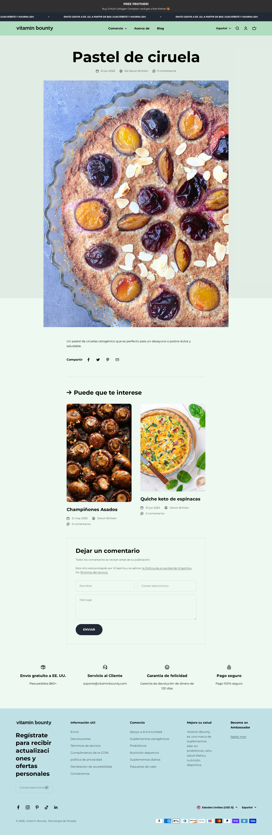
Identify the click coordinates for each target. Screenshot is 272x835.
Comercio (115, 28)
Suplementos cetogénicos (149, 739)
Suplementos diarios (145, 759)
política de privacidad (86, 759)
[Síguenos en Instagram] (27, 807)
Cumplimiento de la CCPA (89, 753)
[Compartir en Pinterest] (107, 359)
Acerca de (142, 28)
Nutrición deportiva (144, 753)
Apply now (238, 736)
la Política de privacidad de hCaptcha (166, 568)
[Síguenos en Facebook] (18, 807)
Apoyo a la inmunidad (146, 732)
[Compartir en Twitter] (98, 359)
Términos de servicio (85, 745)
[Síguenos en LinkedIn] (55, 807)
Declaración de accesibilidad (91, 766)
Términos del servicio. (94, 572)
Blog (160, 28)
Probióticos (138, 745)
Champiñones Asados (92, 509)
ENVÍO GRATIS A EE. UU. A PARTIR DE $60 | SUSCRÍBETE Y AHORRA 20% (82, 16)
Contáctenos (80, 773)
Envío (74, 732)
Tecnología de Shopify (62, 821)
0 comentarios (166, 71)
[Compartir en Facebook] (88, 359)
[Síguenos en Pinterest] (37, 807)
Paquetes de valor (143, 766)
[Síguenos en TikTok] (46, 807)
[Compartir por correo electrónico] (117, 359)
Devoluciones (80, 739)
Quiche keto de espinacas (170, 499)
